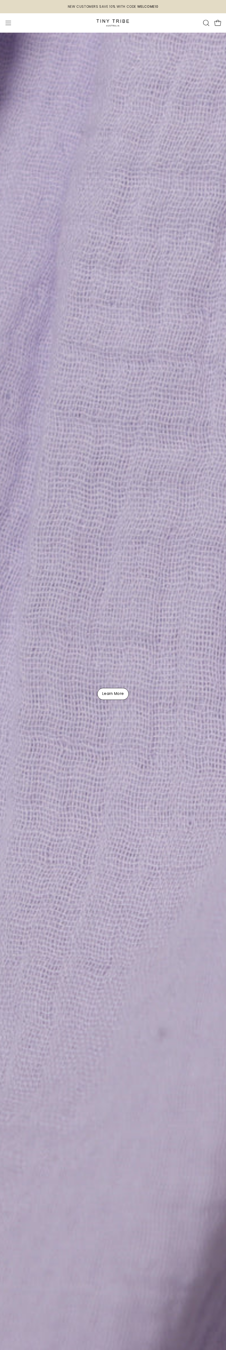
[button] (205, 23)
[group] (113, 6)
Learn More (113, 694)
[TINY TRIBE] (113, 22)
